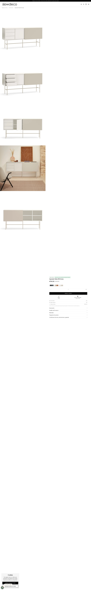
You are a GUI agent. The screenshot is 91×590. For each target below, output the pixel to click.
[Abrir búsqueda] (81, 4)
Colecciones (11, 7)
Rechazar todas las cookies (10, 586)
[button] (52, 285)
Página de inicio (4, 7)
